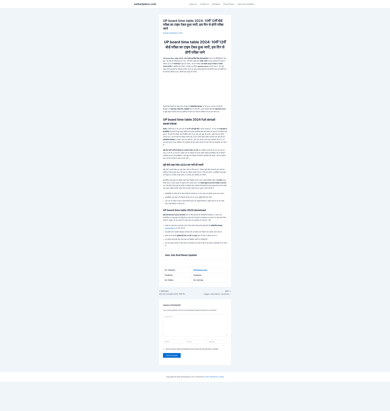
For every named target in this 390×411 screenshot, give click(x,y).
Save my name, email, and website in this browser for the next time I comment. (192, 349)
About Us (193, 4)
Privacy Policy (228, 4)
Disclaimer (216, 4)
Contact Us (204, 4)
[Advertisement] (195, 90)
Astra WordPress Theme (214, 377)
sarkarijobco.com (145, 4)
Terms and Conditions (245, 4)
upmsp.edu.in (170, 228)
